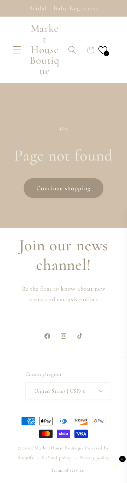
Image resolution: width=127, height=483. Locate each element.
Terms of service (67, 470)
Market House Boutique (59, 448)
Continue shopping (63, 188)
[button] (17, 50)
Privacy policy (94, 458)
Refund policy (57, 458)
